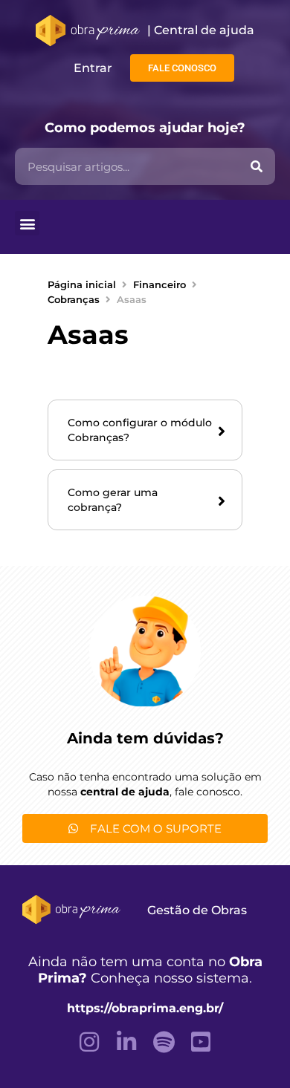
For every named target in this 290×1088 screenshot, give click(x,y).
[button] (27, 223)
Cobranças (74, 299)
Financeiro (159, 284)
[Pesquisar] (256, 166)
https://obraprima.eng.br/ (145, 1008)
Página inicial (82, 284)
